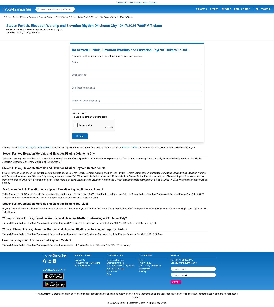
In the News (112, 271)
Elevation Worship (42, 147)
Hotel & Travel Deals (116, 268)
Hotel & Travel (242, 9)
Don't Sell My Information (150, 266)
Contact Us (80, 260)
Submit (79, 136)
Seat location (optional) (83, 87)
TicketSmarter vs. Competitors (120, 266)
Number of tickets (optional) (86, 100)
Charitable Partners (115, 263)
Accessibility (144, 268)
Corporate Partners (115, 260)
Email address (79, 74)
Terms (142, 260)
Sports (214, 9)
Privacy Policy (145, 263)
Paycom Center (15, 29)
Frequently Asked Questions (87, 263)
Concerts (201, 9)
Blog (109, 274)
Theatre (226, 9)
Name (75, 62)
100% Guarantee (82, 266)
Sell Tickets (263, 9)
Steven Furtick (25, 147)
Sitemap (142, 271)
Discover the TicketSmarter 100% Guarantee (137, 2)
